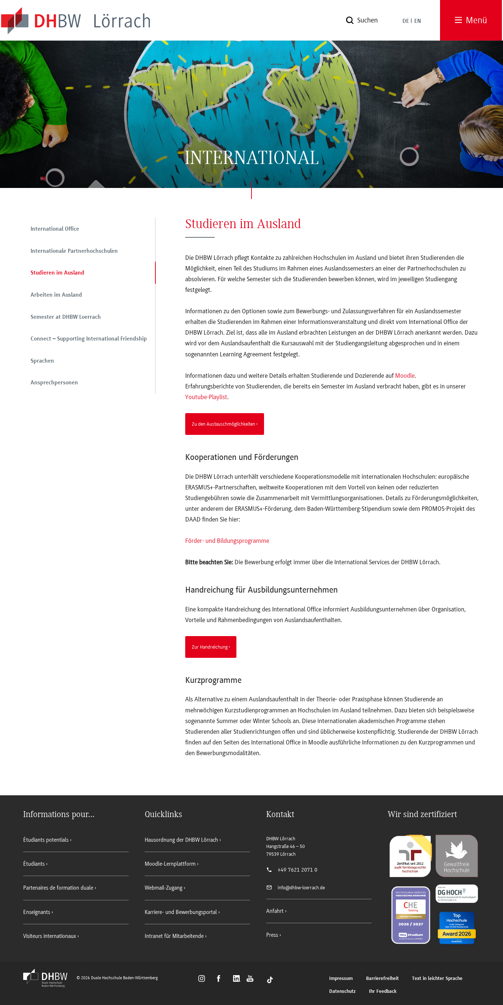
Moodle (405, 375)
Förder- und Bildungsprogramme (227, 540)
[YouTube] (252, 979)
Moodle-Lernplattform (170, 864)
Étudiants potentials (45, 840)
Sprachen (42, 361)
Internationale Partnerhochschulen (74, 251)
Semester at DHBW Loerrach (66, 317)
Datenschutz (342, 991)
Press (272, 935)
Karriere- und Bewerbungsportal (181, 912)
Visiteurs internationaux (49, 936)
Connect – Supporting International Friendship (89, 339)
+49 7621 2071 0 (297, 869)
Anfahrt (275, 911)
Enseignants (36, 912)
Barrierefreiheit (382, 978)
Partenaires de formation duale (58, 887)
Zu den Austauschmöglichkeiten (223, 424)
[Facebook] (222, 979)
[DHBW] (49, 985)
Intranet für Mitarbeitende (174, 936)
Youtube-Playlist (206, 397)
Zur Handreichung (210, 647)
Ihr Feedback (383, 991)
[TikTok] (270, 979)
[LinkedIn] (238, 979)
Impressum (341, 978)
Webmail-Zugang (163, 887)
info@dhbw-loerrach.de (301, 887)
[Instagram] (204, 979)
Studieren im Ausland (57, 273)
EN (417, 21)
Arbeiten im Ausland (56, 295)
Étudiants (34, 864)
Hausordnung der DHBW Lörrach (181, 840)
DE (405, 21)
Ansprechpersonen (54, 383)
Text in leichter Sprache (437, 978)
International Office (55, 229)
